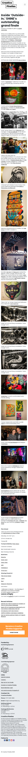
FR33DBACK (15, 466)
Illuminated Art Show (9, 533)
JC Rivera (17, 522)
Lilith (2, 565)
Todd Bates (4, 444)
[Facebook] (5, 740)
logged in (10, 596)
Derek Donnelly (20, 108)
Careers (3, 680)
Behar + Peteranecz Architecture (11, 40)
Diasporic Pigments (6, 584)
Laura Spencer (14, 304)
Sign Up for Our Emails (7, 682)
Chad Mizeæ (13, 442)
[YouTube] (11, 740)
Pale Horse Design (6, 576)
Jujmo (2, 423)
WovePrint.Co (15, 517)
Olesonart (19, 130)
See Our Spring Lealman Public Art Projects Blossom (13, 615)
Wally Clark (4, 560)
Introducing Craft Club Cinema (9, 611)
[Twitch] (13, 740)
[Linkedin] (9, 740)
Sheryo (15, 272)
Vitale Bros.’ (4, 396)
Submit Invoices (5, 677)
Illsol (18, 533)
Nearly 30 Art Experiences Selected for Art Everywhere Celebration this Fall (13, 608)
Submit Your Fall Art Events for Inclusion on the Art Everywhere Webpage (13, 604)
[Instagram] (7, 740)
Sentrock (3, 469)
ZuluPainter (8, 82)
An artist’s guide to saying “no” (9, 592)
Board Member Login (7, 688)
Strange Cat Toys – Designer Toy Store (14, 521)
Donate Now (14, 632)
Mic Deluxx (16, 544)
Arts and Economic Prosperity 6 (10, 690)
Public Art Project (11, 109)
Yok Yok (8, 272)
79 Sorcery (4, 570)
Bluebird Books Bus (16, 160)
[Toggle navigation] (25, 4)
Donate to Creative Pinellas (9, 685)
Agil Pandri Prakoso (19, 278)
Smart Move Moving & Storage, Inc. (11, 106)
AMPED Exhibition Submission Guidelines (12, 613)
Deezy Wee (4, 562)
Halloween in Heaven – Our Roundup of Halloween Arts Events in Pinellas (12, 590)
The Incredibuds (12, 132)
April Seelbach (5, 491)
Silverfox (3, 557)
